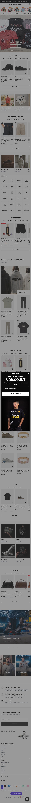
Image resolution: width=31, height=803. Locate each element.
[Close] (28, 373)
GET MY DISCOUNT (15, 394)
